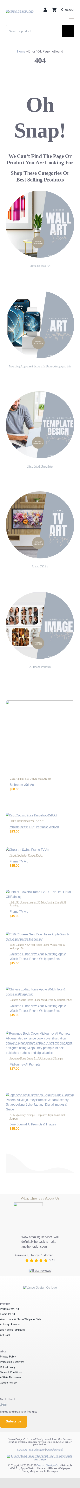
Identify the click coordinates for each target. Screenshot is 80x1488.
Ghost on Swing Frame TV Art (26, 855)
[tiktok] (1, 1405)
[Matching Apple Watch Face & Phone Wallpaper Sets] (40, 293)
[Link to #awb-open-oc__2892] (71, 18)
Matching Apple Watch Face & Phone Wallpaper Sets (40, 366)
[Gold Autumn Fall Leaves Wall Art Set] (40, 702)
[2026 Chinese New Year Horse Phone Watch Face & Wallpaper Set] (40, 934)
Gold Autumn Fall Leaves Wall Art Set (30, 778)
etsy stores (22, 1449)
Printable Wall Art (40, 265)
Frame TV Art (40, 566)
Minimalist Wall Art (22, 827)
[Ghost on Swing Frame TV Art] (27, 849)
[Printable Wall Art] (40, 193)
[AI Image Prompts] (40, 594)
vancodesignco (37, 1449)
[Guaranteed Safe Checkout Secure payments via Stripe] (40, 1456)
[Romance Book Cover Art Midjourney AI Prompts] (40, 1033)
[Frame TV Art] (40, 493)
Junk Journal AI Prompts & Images (33, 1124)
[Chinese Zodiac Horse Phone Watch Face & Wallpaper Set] (40, 989)
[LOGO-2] (20, 11)
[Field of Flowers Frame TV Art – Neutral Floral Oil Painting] (40, 892)
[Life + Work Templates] (40, 393)
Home (21, 51)
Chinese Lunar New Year (26, 954)
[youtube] (4, 1405)
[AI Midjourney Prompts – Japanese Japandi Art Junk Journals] (40, 1095)
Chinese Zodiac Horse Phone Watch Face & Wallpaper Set (41, 999)
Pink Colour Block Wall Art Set (26, 820)
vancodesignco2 (54, 1449)
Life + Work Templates (40, 466)
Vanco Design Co (48, 1465)
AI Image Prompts (40, 666)
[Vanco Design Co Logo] (40, 1287)
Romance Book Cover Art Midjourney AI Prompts (36, 1058)
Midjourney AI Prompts (25, 1064)
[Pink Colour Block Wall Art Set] (31, 815)
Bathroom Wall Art (22, 784)
